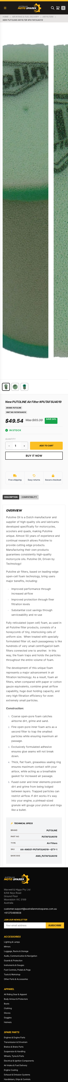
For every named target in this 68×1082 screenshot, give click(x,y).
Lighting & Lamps (12, 942)
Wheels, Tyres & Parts (14, 1056)
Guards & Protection (13, 960)
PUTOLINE (17, 408)
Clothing (8, 1008)
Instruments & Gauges (14, 965)
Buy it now (34, 455)
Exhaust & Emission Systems (17, 1074)
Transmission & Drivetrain (15, 1042)
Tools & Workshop (12, 974)
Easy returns (34, 480)
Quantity (10, 439)
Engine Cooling (11, 1070)
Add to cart (46, 445)
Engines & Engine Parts (14, 1037)
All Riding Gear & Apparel (15, 994)
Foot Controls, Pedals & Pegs (17, 970)
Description (11, 497)
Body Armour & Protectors (16, 999)
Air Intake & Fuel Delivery (15, 1065)
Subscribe (54, 925)
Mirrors (7, 946)
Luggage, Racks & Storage (16, 951)
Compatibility (29, 497)
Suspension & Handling (14, 1051)
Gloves (7, 1013)
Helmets (8, 1022)
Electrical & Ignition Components (19, 1060)
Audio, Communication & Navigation (20, 956)
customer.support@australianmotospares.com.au (30, 908)
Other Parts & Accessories (16, 979)
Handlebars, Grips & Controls (17, 1079)
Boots (6, 1003)
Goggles (8, 1017)
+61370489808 (12, 912)
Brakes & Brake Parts (13, 1047)
